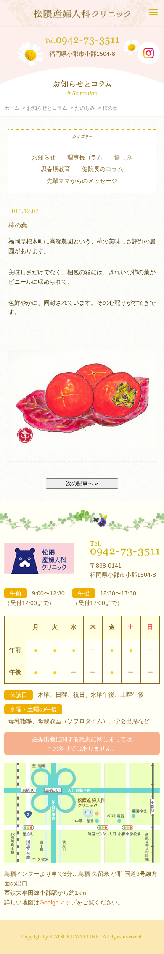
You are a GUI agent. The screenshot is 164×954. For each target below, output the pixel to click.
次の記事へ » (82, 483)
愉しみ (123, 157)
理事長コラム (85, 157)
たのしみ (85, 108)
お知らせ (44, 157)
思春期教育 (55, 169)
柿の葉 (17, 225)
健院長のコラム (102, 169)
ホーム (11, 108)
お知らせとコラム (47, 108)
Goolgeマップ (58, 902)
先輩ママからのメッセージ (82, 180)
